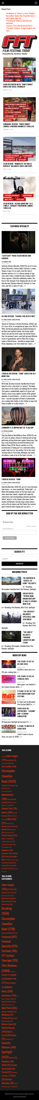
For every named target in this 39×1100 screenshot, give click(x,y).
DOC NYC (12, 933)
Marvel (4, 819)
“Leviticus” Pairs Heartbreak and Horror (19, 25)
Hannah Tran (9, 808)
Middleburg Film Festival (9, 826)
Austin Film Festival (8, 896)
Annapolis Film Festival (9, 892)
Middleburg (10, 823)
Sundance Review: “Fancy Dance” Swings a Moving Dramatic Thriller (18, 125)
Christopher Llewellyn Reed (15, 68)
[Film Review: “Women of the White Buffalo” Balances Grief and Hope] (19, 149)
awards (4, 763)
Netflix (6, 829)
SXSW (18, 80)
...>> (18, 672)
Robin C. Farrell (8, 838)
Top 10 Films (14, 860)
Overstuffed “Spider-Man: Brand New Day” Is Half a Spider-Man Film (20, 17)
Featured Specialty (12, 72)
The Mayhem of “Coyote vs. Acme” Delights (20, 13)
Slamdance (9, 1039)
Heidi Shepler (10, 160)
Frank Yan (12, 971)
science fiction (7, 844)
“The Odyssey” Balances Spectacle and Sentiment (19, 22)
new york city (9, 832)
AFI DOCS (11, 889)
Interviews (29, 76)
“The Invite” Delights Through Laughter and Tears (20, 29)
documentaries (7, 791)
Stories (13, 1057)
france (13, 802)
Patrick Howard (9, 835)
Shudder (7, 847)
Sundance (8, 120)
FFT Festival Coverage (13, 76)
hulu (15, 813)
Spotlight (8, 80)
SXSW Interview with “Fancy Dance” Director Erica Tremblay (18, 85)
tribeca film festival (8, 868)
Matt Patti (9, 199)
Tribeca (12, 865)
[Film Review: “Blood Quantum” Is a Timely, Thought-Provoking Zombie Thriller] (19, 189)
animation (11, 760)
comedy (6, 785)
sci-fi (12, 841)
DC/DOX (5, 933)
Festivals (26, 72)
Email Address (8, 529)
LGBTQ (14, 816)
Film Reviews (9, 116)
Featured (9, 937)
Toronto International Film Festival (9, 1068)
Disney (7, 788)
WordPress (23, 1096)
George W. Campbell (7, 805)
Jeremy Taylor (11, 999)
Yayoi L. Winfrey (12, 1086)
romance (5, 841)
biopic (11, 763)
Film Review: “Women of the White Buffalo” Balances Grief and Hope (17, 165)
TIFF (7, 860)
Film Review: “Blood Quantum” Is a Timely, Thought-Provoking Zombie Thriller (18, 205)
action (4, 756)
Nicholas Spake (9, 1024)
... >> (24, 285)
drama (10, 799)
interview (6, 816)
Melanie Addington (9, 1011)
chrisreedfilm (9, 766)
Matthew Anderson (9, 1005)
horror (7, 812)
